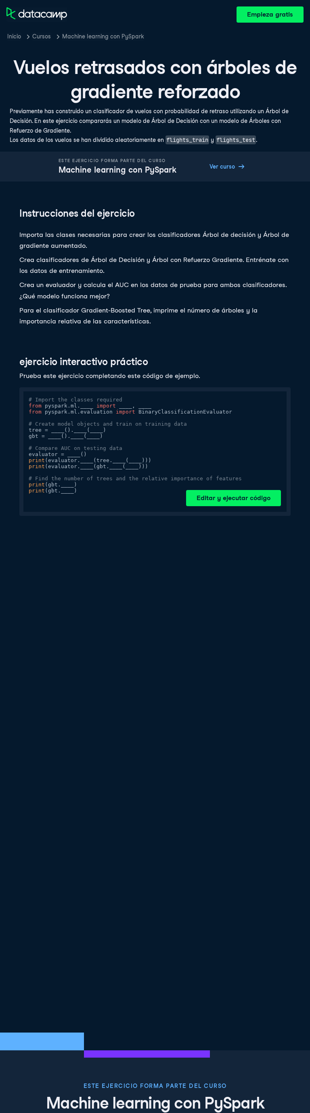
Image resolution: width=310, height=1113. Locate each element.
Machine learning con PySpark (103, 36)
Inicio (14, 36)
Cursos (41, 36)
